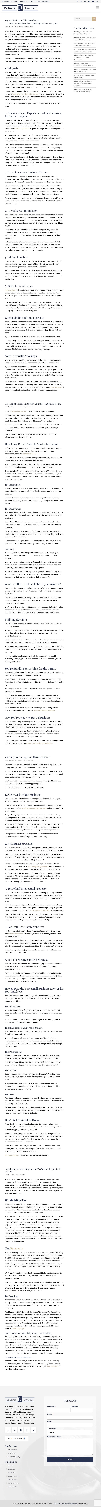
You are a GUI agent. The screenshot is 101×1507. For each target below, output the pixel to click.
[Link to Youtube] (93, 1)
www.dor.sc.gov (18, 1329)
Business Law (21, 26)
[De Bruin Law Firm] (20, 7)
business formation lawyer (44, 710)
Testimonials (13, 1479)
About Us (11, 1469)
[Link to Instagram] (85, 1)
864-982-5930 (53, 1366)
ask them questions (22, 129)
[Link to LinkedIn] (89, 1)
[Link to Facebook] (77, 1)
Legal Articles (13, 1483)
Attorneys (12, 1472)
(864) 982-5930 (43, 1)
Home (10, 1465)
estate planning (55, 387)
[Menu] (96, 7)
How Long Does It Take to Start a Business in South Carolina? (33, 403)
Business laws (10, 290)
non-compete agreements (38, 866)
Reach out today (11, 1155)
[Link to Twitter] (81, 1)
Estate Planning (14, 1457)
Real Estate (12, 1453)
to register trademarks (41, 910)
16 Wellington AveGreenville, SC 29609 (18, 1)
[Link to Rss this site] (97, 1)
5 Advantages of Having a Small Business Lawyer (27, 757)
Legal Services (13, 1476)
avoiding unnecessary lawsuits (34, 808)
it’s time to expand (15, 934)
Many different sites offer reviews (25, 94)
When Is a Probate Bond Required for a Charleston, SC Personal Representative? (84, 57)
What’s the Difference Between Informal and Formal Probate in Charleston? (83, 83)
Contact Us (12, 1486)
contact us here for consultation (39, 743)
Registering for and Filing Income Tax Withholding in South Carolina (33, 1170)
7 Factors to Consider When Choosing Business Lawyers (31, 23)
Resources (29, 26)
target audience (29, 454)
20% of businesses (18, 411)
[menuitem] (96, 7)
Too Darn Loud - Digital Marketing (65, 1504)
